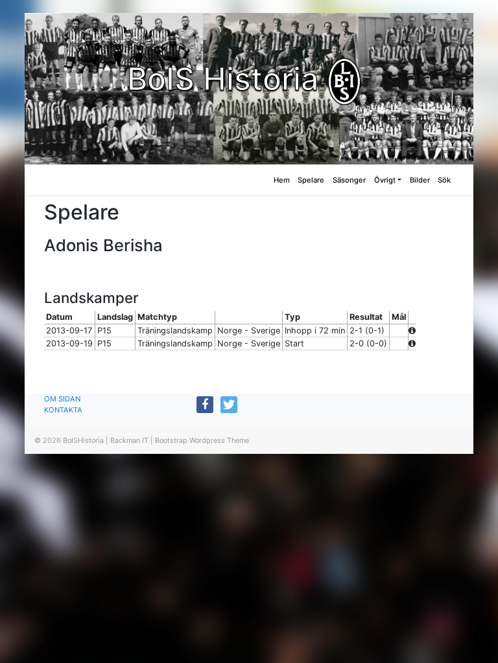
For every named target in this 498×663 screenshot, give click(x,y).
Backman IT (129, 440)
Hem (282, 180)
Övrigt (385, 180)
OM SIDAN (62, 398)
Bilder (420, 180)
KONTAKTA (63, 409)
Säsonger (349, 180)
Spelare (311, 180)
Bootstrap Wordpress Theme (202, 440)
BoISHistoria (83, 440)
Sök (444, 180)
